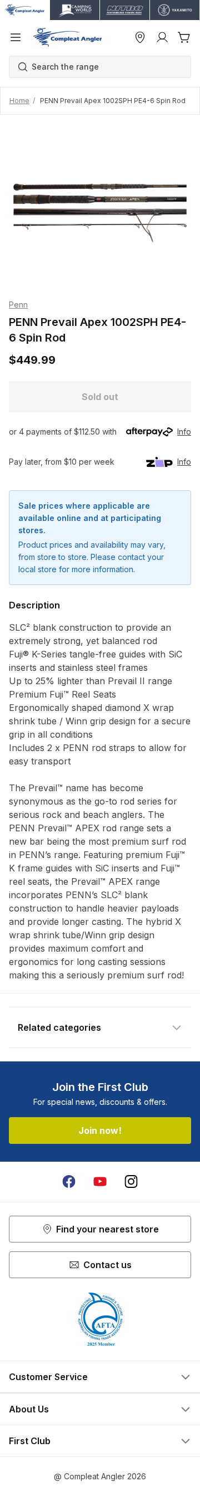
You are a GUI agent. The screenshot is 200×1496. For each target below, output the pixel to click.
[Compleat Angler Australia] (67, 37)
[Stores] (140, 37)
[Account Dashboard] (162, 37)
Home (19, 100)
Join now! (100, 1130)
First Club (30, 1440)
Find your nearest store (107, 1229)
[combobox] (105, 67)
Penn (18, 304)
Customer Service (48, 1376)
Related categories (59, 1027)
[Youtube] (100, 1181)
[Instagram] (131, 1181)
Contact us (107, 1264)
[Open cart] (184, 37)
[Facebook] (69, 1181)
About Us (29, 1409)
